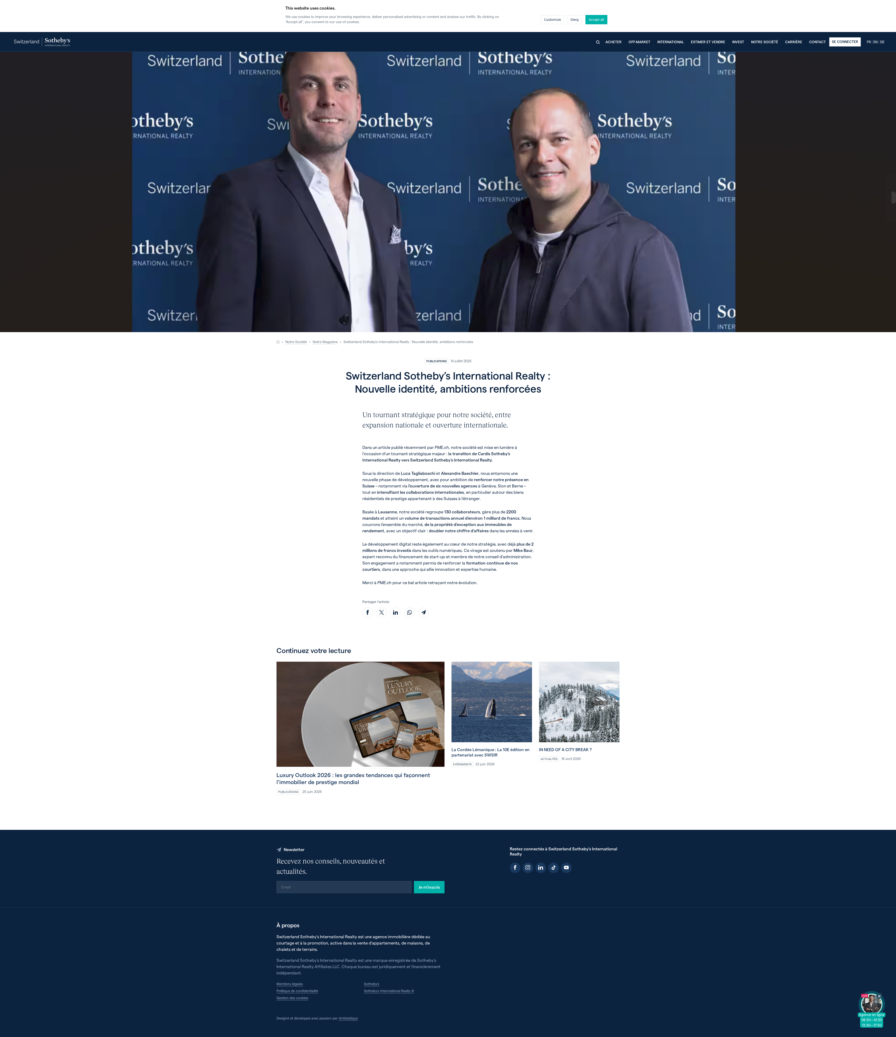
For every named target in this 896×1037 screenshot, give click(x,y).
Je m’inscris (429, 886)
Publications (436, 361)
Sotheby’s (371, 984)
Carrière (793, 42)
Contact (817, 42)
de (882, 42)
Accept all (596, 19)
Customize (552, 19)
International (670, 42)
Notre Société (296, 342)
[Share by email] (423, 612)
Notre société (764, 42)
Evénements (462, 764)
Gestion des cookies (292, 998)
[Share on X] (381, 612)
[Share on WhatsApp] (409, 612)
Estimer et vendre (708, 42)
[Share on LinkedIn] (395, 612)
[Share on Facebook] (367, 612)
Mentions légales (289, 984)
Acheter (614, 42)
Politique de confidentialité (297, 991)
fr (869, 42)
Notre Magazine (325, 342)
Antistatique (348, 1018)
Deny (574, 19)
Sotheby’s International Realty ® (389, 991)
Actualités (549, 758)
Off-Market (639, 42)
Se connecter (845, 41)
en (875, 42)
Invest (738, 42)
